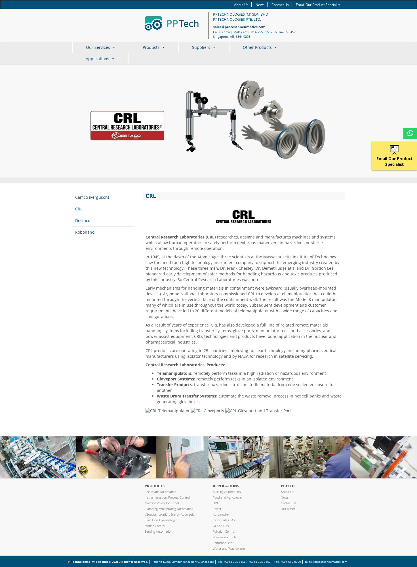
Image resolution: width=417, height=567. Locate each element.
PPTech (288, 485)
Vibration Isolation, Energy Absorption (170, 514)
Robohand (85, 232)
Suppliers (201, 47)
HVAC (217, 503)
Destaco (82, 220)
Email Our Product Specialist (318, 4)
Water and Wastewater (229, 548)
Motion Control (155, 526)
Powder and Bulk (224, 537)
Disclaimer (288, 509)
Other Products (257, 47)
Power (217, 509)
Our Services (98, 47)
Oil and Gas (221, 526)
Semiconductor (223, 543)
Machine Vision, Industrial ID (164, 503)
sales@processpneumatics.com (239, 26)
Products (151, 47)
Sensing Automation (158, 531)
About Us (241, 4)
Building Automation (227, 491)
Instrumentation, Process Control (167, 497)
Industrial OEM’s (224, 520)
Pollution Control (224, 531)
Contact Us (280, 4)
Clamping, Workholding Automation (169, 509)
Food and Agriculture (227, 497)
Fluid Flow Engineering (160, 520)
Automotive (221, 514)
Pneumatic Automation (160, 491)
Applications (97, 58)
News (260, 4)
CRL (78, 209)
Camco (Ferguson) (92, 197)
